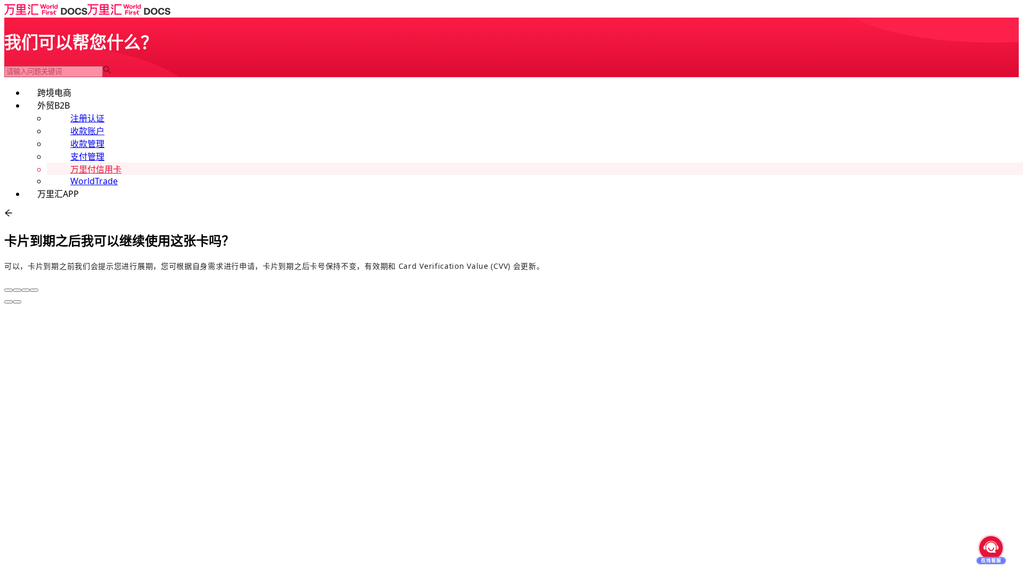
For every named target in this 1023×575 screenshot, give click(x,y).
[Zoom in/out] (34, 290)
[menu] (511, 143)
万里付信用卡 (95, 169)
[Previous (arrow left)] (8, 301)
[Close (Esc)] (8, 290)
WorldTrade (94, 181)
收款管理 (87, 144)
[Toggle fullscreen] (25, 290)
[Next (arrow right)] (17, 301)
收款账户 (87, 131)
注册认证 (87, 118)
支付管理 (87, 156)
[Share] (17, 290)
